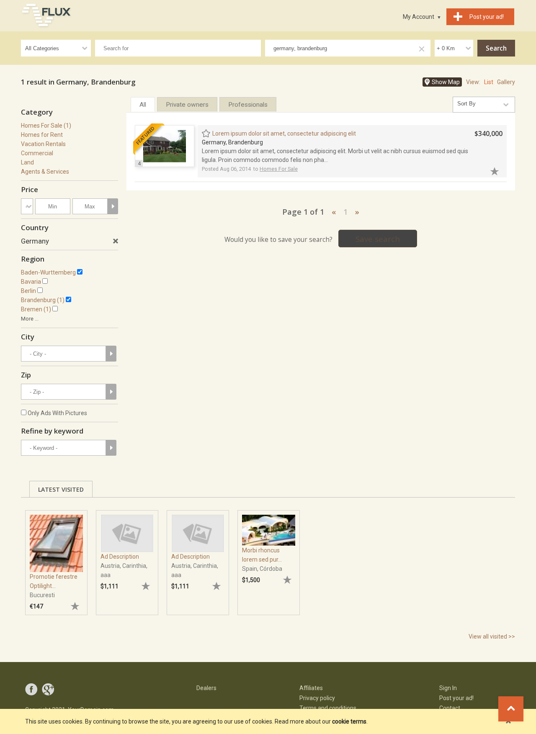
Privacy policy (317, 698)
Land (27, 162)
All (142, 104)
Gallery (506, 82)
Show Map (446, 82)
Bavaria (31, 281)
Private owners (187, 104)
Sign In (448, 688)
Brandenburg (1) (42, 300)
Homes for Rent (42, 134)
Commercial (37, 153)
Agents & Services (45, 171)
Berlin (28, 290)
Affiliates (311, 688)
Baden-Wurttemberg (48, 272)
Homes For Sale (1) (46, 125)
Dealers (206, 688)
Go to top (510, 708)
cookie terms (349, 721)
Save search (378, 239)
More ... (30, 319)
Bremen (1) (36, 309)
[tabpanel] (56, 558)
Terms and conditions (327, 708)
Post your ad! (456, 698)
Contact (449, 708)
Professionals (248, 104)
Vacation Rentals (43, 144)
